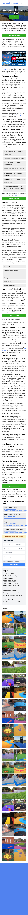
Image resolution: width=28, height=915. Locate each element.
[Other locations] (21, 3)
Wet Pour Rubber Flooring (10, 576)
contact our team (14, 198)
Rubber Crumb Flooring (9, 580)
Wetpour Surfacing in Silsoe (10, 583)
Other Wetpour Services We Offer (12, 602)
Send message (14, 564)
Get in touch (14, 17)
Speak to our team (14, 486)
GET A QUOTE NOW (14, 315)
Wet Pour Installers (8, 588)
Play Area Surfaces (8, 599)
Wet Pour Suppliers (8, 578)
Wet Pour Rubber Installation (11, 585)
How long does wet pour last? (11, 593)
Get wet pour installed (14, 35)
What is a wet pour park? (9, 590)
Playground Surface (8, 573)
